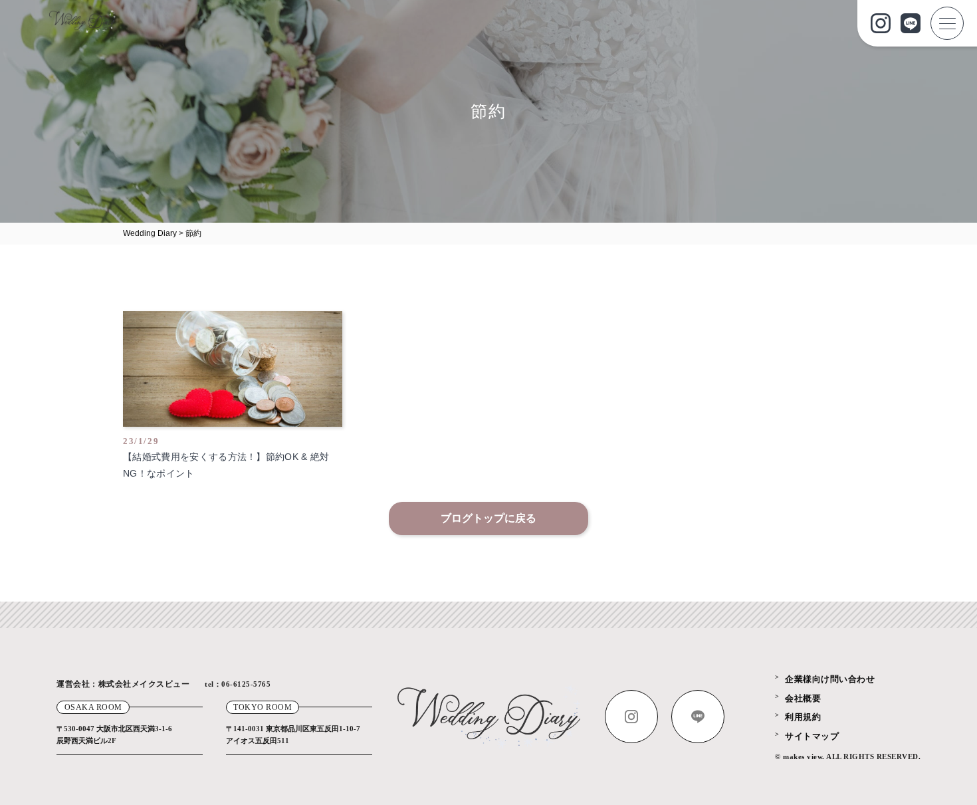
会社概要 (803, 698)
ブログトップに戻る (488, 518)
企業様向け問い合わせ (830, 679)
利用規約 (803, 717)
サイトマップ (812, 736)
